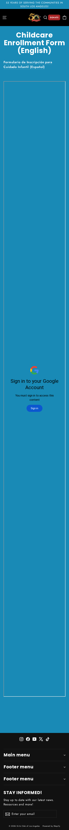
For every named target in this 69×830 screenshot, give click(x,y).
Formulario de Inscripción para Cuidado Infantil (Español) (28, 64)
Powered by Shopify (51, 826)
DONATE (54, 17)
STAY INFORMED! (23, 792)
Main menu (17, 755)
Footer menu (18, 767)
